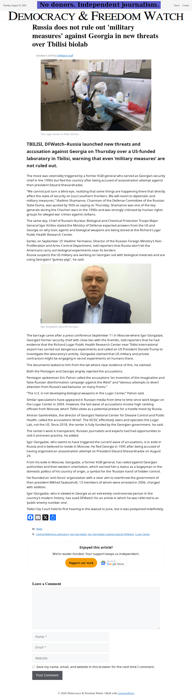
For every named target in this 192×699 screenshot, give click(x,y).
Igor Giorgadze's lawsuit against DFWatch (111, 534)
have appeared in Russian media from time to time (95, 399)
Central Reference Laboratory (52, 534)
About (176, 5)
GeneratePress (126, 693)
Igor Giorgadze (78, 534)
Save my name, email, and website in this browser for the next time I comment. (95, 667)
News (39, 528)
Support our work (81, 562)
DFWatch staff (65, 55)
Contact (185, 5)
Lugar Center (142, 534)
